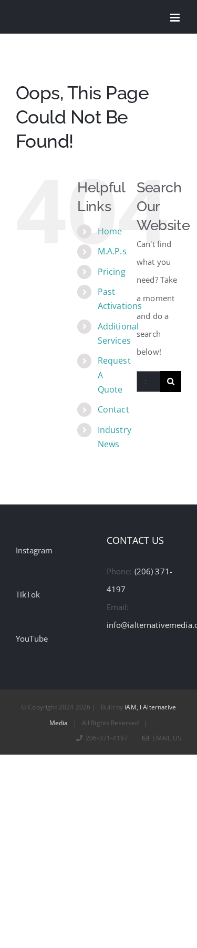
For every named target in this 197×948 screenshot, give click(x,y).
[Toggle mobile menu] (175, 17)
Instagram (34, 550)
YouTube (32, 638)
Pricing (112, 271)
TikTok (28, 594)
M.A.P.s (112, 251)
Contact (113, 409)
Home (110, 231)
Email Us (165, 738)
